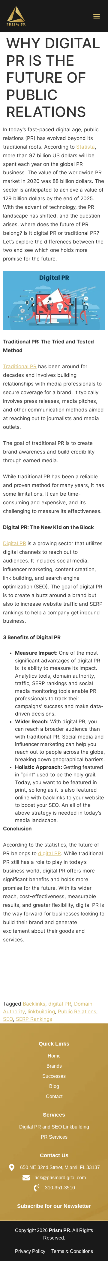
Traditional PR (20, 366)
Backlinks (34, 1004)
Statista (85, 147)
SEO (8, 1019)
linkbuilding (41, 1012)
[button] (96, 16)
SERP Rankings (34, 1019)
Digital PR (14, 543)
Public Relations (77, 1012)
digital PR (49, 853)
